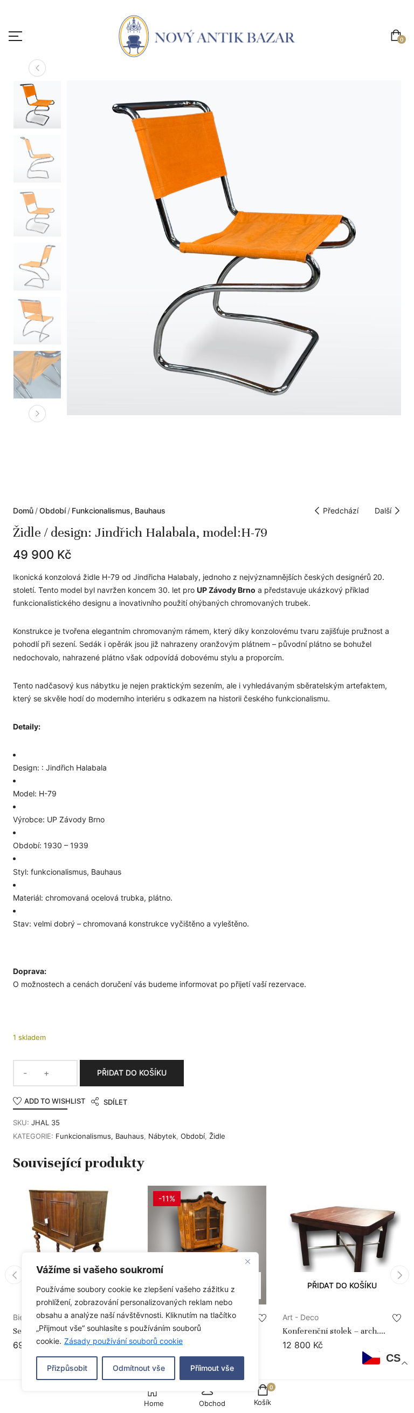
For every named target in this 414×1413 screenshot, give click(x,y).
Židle (217, 1136)
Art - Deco (300, 1317)
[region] (140, 1321)
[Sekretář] (72, 1245)
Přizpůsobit (67, 1368)
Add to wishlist (54, 1101)
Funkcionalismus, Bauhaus (118, 510)
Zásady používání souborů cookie (123, 1341)
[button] (398, 36)
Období (52, 510)
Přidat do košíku (132, 1072)
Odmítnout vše (139, 1368)
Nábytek (162, 1136)
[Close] (247, 1261)
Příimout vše (212, 1368)
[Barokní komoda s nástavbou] (207, 1245)
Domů (23, 510)
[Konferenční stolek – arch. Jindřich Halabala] (341, 1245)
